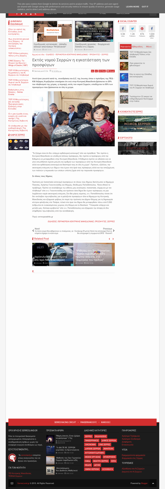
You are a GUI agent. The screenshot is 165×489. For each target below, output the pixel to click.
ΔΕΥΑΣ (97, 465)
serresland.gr (26, 455)
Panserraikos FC (88, 422)
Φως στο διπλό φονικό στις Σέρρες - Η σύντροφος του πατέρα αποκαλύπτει (18, 43)
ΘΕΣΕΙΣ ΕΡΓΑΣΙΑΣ (92, 457)
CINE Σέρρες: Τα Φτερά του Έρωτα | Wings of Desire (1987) (18, 63)
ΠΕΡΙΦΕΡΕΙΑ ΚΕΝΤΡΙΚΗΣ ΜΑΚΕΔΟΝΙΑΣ (76, 221)
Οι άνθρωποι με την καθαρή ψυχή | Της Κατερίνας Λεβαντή (18, 128)
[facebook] (17, 14)
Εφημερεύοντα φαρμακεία (133, 455)
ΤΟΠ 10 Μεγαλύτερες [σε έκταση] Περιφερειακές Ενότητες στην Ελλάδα (18, 104)
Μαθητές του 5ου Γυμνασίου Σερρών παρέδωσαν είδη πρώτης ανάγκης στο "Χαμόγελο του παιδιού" (93, 255)
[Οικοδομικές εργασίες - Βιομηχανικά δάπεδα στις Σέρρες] (94, 31)
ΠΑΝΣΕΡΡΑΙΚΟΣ (91, 440)
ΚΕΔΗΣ (88, 465)
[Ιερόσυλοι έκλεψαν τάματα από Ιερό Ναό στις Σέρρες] (52, 254)
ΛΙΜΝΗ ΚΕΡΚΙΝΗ (92, 469)
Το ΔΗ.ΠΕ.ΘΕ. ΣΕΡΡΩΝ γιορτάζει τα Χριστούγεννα (67, 448)
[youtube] (31, 14)
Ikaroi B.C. (106, 422)
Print (103, 71)
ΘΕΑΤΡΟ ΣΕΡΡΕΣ (100, 461)
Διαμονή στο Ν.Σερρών (132, 472)
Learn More (132, 7)
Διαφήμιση (126, 442)
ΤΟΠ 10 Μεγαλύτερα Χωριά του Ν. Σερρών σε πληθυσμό (142, 86)
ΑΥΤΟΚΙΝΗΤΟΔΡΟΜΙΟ (94, 452)
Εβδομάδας (137, 46)
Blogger (144, 483)
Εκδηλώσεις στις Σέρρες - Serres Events (16, 92)
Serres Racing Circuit (65, 422)
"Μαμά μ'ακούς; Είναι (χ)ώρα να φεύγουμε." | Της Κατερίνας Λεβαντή (68, 438)
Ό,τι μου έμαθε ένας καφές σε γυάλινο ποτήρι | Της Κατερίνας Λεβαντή (18, 117)
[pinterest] (26, 14)
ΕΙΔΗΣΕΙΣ (52, 221)
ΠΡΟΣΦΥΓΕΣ (100, 221)
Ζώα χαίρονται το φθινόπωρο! (137, 64)
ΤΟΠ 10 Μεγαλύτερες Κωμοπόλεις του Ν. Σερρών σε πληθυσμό (18, 72)
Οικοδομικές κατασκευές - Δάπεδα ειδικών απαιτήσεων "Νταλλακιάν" (50, 45)
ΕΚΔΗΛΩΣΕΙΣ (100, 436)
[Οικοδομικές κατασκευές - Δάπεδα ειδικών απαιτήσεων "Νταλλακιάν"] (53, 31)
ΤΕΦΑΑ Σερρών (15, 476)
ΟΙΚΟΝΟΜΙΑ (90, 444)
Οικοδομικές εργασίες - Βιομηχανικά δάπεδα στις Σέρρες (92, 45)
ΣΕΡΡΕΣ (111, 221)
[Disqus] (73, 310)
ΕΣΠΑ (113, 461)
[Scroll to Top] (153, 483)
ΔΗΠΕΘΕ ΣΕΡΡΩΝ (92, 448)
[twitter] (21, 14)
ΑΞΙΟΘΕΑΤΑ (107, 469)
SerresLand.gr (23, 483)
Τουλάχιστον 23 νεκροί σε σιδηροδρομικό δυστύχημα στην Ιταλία (141, 98)
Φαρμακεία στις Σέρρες (132, 458)
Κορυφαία (126, 46)
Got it (145, 7)
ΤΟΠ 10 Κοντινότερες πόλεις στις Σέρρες (18, 54)
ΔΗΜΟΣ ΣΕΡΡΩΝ (109, 440)
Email (112, 71)
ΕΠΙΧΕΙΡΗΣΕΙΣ (109, 457)
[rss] (35, 14)
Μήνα (149, 46)
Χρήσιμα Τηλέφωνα (131, 436)
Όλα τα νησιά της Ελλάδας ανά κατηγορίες (141, 75)
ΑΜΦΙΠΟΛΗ (108, 448)
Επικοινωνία (127, 445)
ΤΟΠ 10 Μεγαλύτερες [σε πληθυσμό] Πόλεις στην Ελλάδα (140, 54)
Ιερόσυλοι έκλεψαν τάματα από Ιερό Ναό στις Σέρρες (50, 258)
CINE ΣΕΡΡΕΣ (104, 444)
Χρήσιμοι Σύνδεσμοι (131, 439)
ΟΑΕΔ (87, 461)
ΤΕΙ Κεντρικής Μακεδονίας (19, 473)
